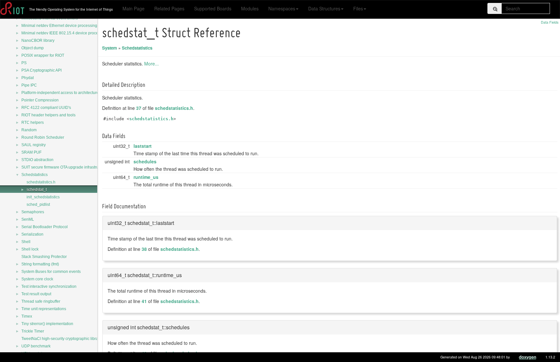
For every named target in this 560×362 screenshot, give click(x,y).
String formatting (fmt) (40, 264)
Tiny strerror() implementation (47, 323)
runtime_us (146, 177)
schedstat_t (37, 189)
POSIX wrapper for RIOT (42, 55)
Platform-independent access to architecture (60, 92)
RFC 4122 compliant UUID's (46, 107)
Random (29, 130)
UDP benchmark (36, 346)
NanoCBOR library (37, 40)
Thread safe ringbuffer (40, 301)
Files (358, 8)
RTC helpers (32, 122)
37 (138, 108)
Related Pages (169, 8)
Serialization (32, 234)
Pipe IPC (29, 85)
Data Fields (549, 22)
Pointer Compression (40, 100)
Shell (25, 241)
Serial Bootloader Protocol (44, 227)
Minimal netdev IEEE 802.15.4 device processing (64, 33)
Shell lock (30, 249)
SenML (27, 219)
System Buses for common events (51, 271)
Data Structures (324, 8)
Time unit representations (43, 309)
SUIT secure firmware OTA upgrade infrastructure (64, 167)
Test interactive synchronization (48, 286)
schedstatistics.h (41, 182)
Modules (250, 8)
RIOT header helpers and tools (48, 115)
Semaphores (32, 212)
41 (144, 301)
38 (144, 249)
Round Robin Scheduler (42, 137)
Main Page (133, 8)
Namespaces (281, 8)
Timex (26, 316)
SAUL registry (33, 145)
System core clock (37, 279)
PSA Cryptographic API (41, 70)
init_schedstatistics (43, 197)
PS (24, 63)
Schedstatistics (34, 174)
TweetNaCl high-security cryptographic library (61, 338)
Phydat (27, 78)
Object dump (32, 48)
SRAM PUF (31, 152)
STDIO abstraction (37, 160)
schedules (145, 161)
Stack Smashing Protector (44, 256)
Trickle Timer (32, 331)
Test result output (36, 294)
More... (151, 63)
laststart (143, 146)
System (109, 48)
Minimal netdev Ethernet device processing (59, 25)
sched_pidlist (38, 204)
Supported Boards (212, 8)
